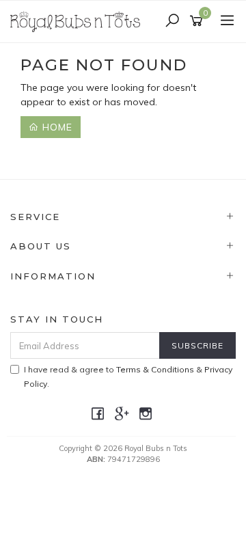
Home (55, 127)
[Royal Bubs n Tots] (78, 20)
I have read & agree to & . (128, 376)
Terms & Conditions (155, 369)
